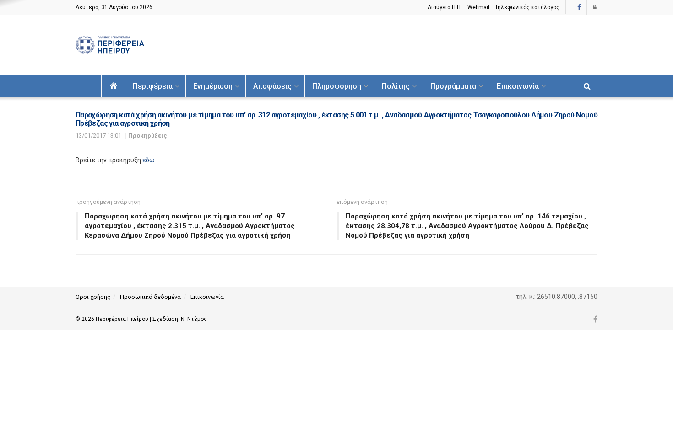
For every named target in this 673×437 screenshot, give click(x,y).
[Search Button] (587, 86)
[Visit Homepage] (110, 45)
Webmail (478, 7)
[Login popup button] (595, 7)
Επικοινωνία (518, 86)
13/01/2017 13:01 (98, 135)
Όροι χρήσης (93, 296)
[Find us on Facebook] (579, 7)
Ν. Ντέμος (194, 319)
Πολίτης (396, 86)
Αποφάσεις (272, 86)
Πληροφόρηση (336, 86)
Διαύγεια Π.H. (445, 7)
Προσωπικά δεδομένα (150, 296)
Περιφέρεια (153, 86)
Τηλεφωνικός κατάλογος (527, 7)
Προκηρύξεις (147, 135)
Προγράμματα (453, 86)
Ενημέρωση (213, 86)
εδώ (148, 160)
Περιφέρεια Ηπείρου (123, 319)
